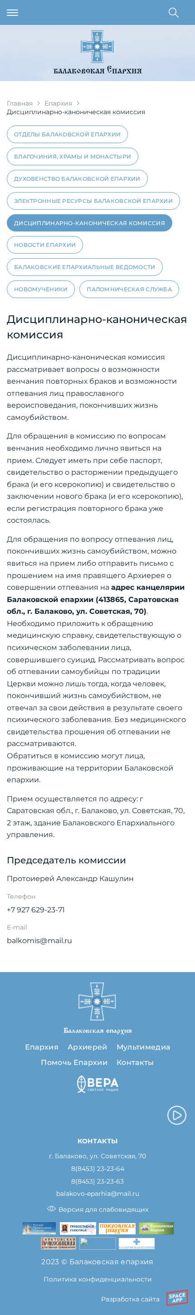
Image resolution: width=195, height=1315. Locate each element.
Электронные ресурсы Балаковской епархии (93, 200)
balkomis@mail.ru (39, 940)
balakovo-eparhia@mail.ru (97, 1193)
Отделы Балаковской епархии (67, 134)
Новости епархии (45, 244)
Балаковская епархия (98, 71)
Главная (20, 103)
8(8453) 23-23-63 (97, 1181)
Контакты (135, 1062)
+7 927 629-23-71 (36, 910)
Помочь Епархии (74, 1062)
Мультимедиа (144, 1047)
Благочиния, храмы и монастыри (72, 156)
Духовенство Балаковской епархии (77, 178)
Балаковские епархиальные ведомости (85, 267)
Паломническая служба (129, 289)
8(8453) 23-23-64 (97, 1169)
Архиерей (87, 1047)
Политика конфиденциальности (98, 1279)
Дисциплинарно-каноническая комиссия (89, 223)
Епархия (58, 103)
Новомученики (41, 289)
